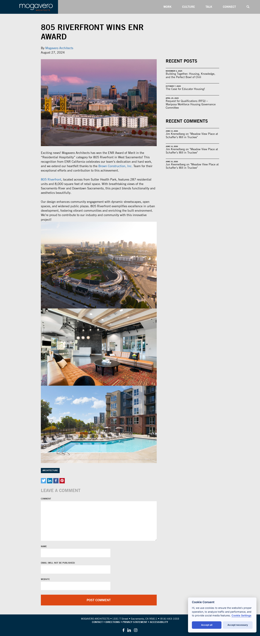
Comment (46, 498)
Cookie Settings (241, 615)
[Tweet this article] (43, 480)
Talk (209, 6)
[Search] (248, 7)
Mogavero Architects (59, 48)
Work (167, 6)
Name (44, 546)
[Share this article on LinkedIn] (49, 480)
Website (45, 579)
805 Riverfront (51, 179)
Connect (229, 6)
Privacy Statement (135, 622)
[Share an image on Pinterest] (62, 480)
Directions (112, 622)
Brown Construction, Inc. (115, 166)
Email (44, 563)
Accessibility (159, 622)
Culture (188, 6)
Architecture (50, 470)
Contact (97, 622)
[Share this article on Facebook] (56, 480)
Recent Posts (181, 61)
